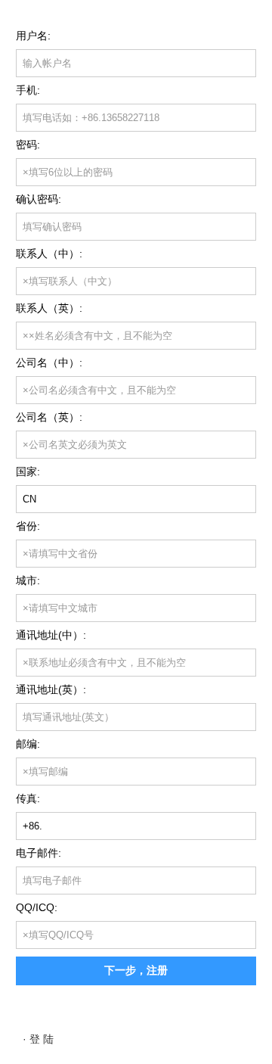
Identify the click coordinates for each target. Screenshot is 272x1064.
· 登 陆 (38, 1039)
